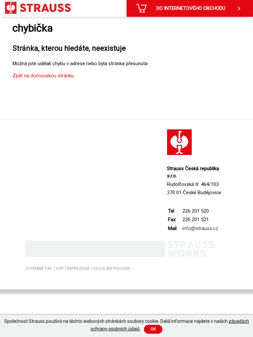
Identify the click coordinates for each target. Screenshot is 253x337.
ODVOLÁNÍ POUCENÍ (111, 268)
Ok (153, 329)
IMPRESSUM (78, 268)
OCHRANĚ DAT (38, 268)
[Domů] (38, 8)
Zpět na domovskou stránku (43, 76)
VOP (60, 268)
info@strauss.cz (200, 228)
